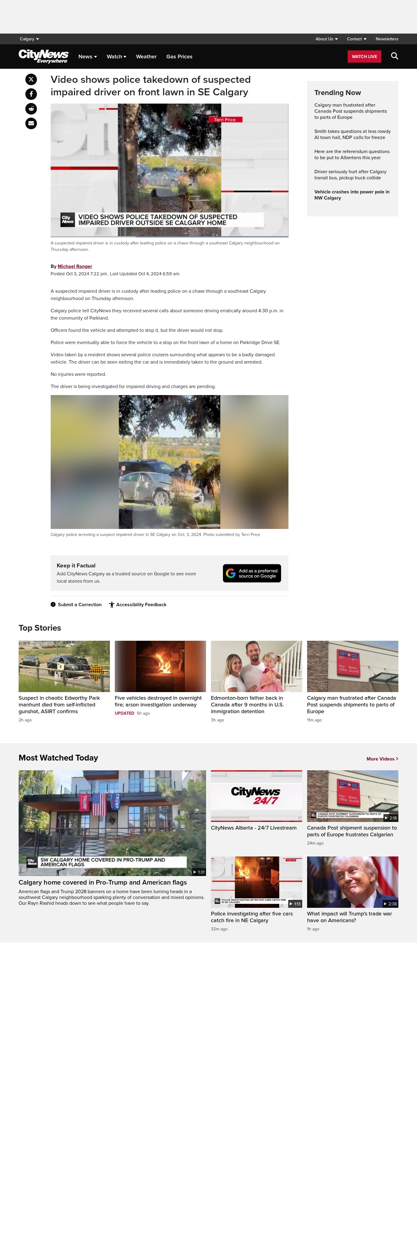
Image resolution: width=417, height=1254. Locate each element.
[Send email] (31, 123)
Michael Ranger (75, 266)
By (71, 266)
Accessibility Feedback (141, 605)
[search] (394, 56)
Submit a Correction (80, 605)
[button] (327, 39)
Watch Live (364, 56)
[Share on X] (31, 79)
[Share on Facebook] (31, 94)
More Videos (381, 759)
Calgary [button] (27, 39)
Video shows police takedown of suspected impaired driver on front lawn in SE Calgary (151, 86)
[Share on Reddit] (31, 109)
